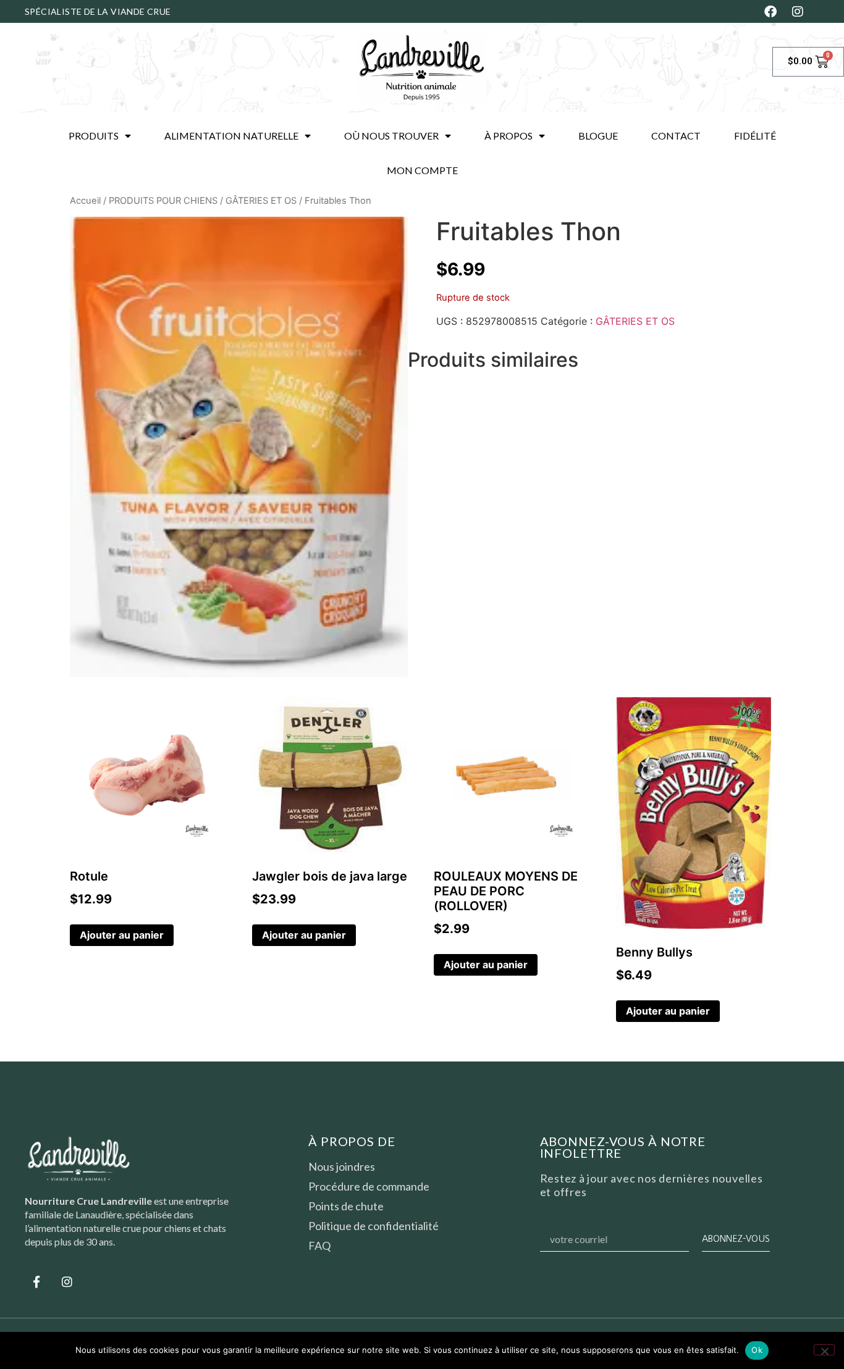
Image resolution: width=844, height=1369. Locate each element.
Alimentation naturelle (231, 135)
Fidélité (755, 135)
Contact (676, 135)
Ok (756, 1350)
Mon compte (422, 170)
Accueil (85, 200)
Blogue (598, 135)
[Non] (824, 1349)
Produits (94, 135)
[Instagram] (66, 1281)
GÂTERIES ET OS (261, 200)
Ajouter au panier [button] (122, 935)
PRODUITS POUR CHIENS (163, 200)
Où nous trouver (391, 135)
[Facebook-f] (36, 1281)
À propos (508, 135)
